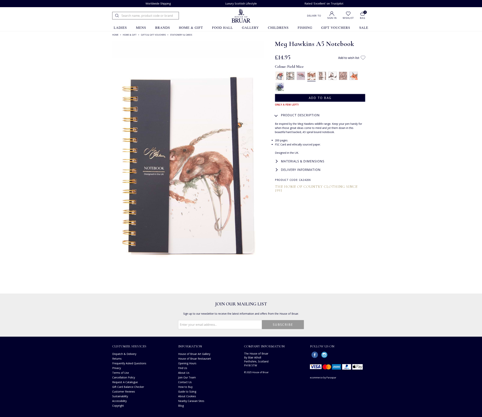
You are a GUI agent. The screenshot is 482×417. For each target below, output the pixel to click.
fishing (305, 27)
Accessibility (119, 401)
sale (363, 27)
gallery (250, 27)
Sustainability (120, 396)
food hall (222, 27)
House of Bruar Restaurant (194, 358)
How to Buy (185, 387)
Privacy (116, 368)
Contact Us (185, 382)
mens (141, 27)
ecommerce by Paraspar (323, 377)
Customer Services (129, 346)
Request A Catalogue (125, 382)
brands (162, 27)
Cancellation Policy (123, 377)
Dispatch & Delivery (124, 354)
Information (190, 346)
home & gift (191, 27)
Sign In (332, 18)
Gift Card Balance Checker (128, 387)
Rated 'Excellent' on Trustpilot (323, 3)
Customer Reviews (123, 391)
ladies (120, 27)
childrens (278, 27)
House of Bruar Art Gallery (194, 354)
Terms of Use (120, 372)
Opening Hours (187, 363)
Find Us (182, 368)
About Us (183, 372)
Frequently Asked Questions (129, 363)
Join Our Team (187, 377)
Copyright (118, 405)
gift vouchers (335, 27)
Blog (181, 405)
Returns (117, 358)
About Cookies (187, 396)
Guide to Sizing (187, 391)
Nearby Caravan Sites (191, 401)
